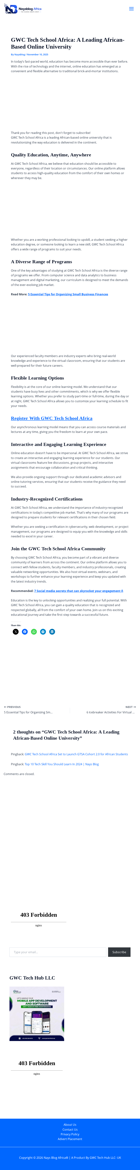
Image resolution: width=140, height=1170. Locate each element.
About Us (70, 1125)
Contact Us (70, 1130)
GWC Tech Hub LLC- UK (105, 1158)
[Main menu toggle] (131, 9)
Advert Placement (70, 1139)
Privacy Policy (70, 1134)
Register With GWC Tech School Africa (51, 418)
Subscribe (119, 952)
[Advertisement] (70, 103)
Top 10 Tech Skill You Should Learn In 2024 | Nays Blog (62, 764)
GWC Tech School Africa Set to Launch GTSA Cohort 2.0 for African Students (76, 754)
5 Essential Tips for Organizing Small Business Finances (68, 294)
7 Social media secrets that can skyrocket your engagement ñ (78, 591)
